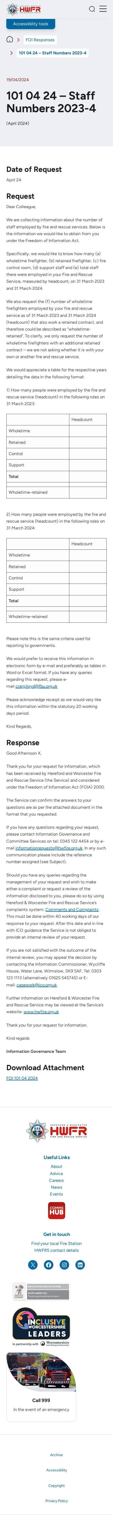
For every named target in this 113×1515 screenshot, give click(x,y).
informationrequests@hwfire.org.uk (49, 848)
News (56, 1187)
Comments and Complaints (72, 909)
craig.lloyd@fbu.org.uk (36, 686)
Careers (56, 1180)
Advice (56, 1173)
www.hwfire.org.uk (41, 1011)
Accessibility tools (30, 23)
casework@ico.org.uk (37, 984)
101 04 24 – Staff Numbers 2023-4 (52, 52)
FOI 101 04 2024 (22, 1078)
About (56, 1166)
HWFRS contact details (56, 1250)
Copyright (56, 1485)
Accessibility (56, 1470)
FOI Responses (40, 39)
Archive (56, 1455)
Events (56, 1194)
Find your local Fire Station (56, 1243)
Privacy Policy (56, 1501)
